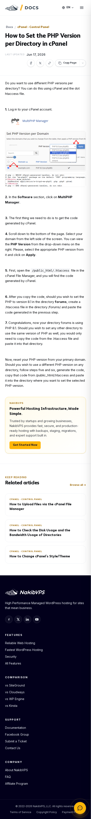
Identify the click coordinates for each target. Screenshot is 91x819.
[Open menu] (81, 7)
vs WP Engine (14, 699)
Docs (9, 27)
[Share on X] (40, 63)
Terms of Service (20, 812)
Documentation (15, 727)
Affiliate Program (16, 783)
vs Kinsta (11, 705)
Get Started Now (25, 445)
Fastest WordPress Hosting (24, 650)
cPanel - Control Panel (33, 27)
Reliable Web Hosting (20, 643)
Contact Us (12, 748)
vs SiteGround (15, 685)
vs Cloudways (15, 692)
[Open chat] (80, 808)
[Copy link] (49, 63)
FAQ (8, 777)
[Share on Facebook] (31, 63)
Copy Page (70, 63)
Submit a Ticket (16, 741)
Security (11, 656)
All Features (13, 663)
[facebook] (9, 619)
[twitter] (18, 619)
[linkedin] (27, 619)
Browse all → (78, 484)
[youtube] (37, 619)
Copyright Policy (46, 812)
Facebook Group (17, 734)
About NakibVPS (16, 770)
